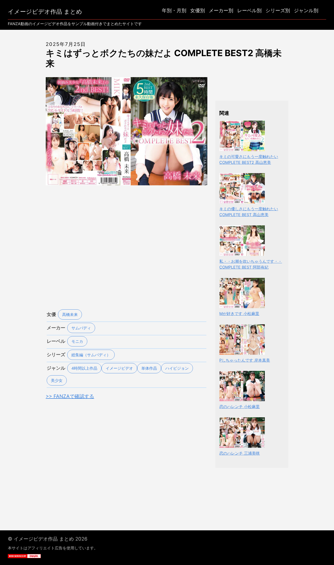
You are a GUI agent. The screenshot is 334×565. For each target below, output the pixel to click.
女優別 (197, 10)
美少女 (57, 380)
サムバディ (81, 327)
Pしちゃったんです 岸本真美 (244, 360)
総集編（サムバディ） (91, 354)
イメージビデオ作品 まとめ (45, 11)
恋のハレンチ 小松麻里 (239, 406)
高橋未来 (70, 314)
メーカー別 (221, 10)
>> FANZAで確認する (70, 396)
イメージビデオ (119, 368)
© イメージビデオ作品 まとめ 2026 (47, 539)
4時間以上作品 (84, 368)
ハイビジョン (177, 368)
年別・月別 (174, 10)
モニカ (77, 341)
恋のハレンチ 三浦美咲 (239, 453)
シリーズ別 (278, 10)
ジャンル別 (306, 10)
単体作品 (149, 368)
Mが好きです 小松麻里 (239, 313)
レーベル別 (249, 10)
